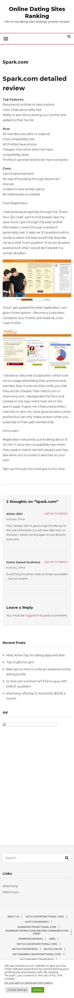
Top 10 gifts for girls (20, 662)
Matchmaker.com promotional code (37, 954)
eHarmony (10, 886)
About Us (13, 916)
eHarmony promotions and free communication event (37, 932)
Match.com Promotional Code (37, 944)
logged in (32, 615)
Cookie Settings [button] (17, 989)
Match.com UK (53, 949)
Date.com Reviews (37, 921)
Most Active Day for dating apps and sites (35, 655)
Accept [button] (37, 989)
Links (52, 938)
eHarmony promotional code (37, 927)
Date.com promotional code (45, 916)
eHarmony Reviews (31, 938)
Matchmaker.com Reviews (37, 959)
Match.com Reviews (25, 949)
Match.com (11, 892)
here (31, 469)
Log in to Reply (56, 513)
